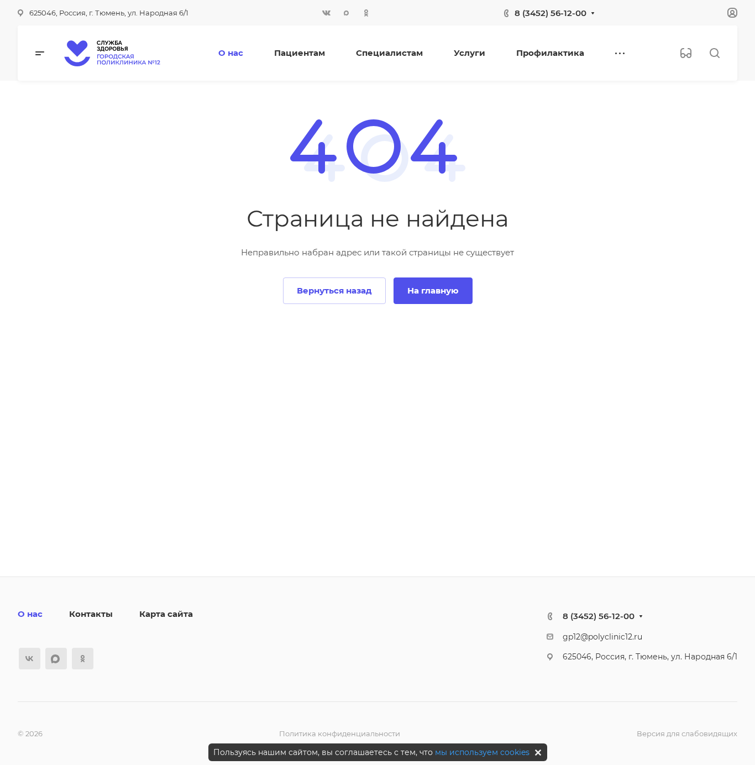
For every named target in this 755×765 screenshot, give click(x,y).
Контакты (91, 614)
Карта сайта (166, 614)
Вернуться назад (334, 290)
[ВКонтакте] (326, 12)
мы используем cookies (482, 752)
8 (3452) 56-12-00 (550, 13)
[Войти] (732, 13)
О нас (30, 614)
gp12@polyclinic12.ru (602, 637)
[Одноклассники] (366, 12)
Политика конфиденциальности (339, 733)
